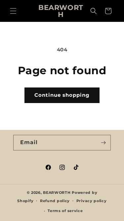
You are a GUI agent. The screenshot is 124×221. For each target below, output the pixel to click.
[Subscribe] (103, 142)
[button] (13, 11)
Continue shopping (62, 95)
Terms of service (65, 210)
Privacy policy (91, 200)
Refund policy (55, 200)
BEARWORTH (57, 192)
